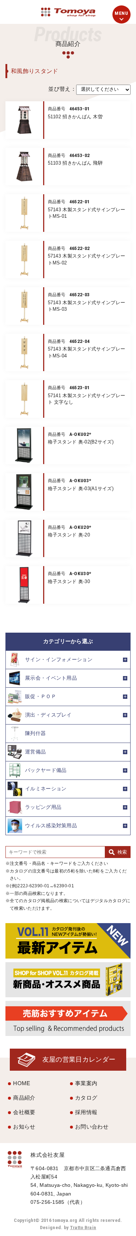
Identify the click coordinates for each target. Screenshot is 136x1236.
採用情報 (86, 1112)
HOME (21, 1083)
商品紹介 (24, 1098)
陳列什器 (35, 733)
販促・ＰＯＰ (40, 696)
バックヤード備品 (45, 770)
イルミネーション (45, 788)
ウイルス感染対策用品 (51, 825)
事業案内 (86, 1083)
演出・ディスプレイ (48, 715)
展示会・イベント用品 (51, 678)
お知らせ (24, 1127)
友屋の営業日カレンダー (78, 1059)
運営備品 (35, 752)
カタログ (86, 1098)
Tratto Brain (83, 1227)
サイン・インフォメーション (58, 659)
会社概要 (24, 1112)
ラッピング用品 (43, 807)
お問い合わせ (91, 1127)
